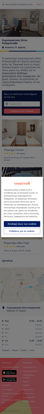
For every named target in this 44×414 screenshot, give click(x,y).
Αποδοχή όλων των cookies (22, 224)
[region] (22, 207)
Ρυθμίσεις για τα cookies (21, 231)
